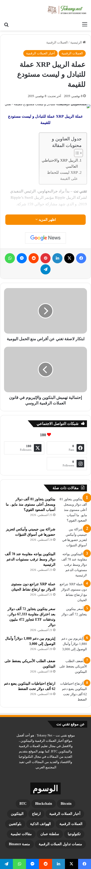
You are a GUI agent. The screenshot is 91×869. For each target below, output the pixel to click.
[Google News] (45, 238)
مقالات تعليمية (21, 834)
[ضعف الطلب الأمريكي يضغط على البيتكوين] (73, 667)
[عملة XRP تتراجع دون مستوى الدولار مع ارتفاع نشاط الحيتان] (73, 592)
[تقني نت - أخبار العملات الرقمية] (67, 10)
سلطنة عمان (49, 834)
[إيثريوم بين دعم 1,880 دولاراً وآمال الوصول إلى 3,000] (73, 645)
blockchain (43, 804)
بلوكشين (15, 824)
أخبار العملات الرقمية (40, 53)
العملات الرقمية (57, 42)
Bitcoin (66, 804)
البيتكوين (17, 814)
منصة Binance (19, 844)
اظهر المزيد (47, 220)
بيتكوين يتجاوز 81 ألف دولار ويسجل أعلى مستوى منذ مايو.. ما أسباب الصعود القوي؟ (30, 504)
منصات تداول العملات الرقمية (60, 844)
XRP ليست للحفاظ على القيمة (62, 175)
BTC (23, 804)
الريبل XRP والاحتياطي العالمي (60, 163)
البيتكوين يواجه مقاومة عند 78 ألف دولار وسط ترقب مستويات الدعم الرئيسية (30, 559)
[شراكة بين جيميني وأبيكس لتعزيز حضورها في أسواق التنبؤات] (73, 537)
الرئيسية (76, 42)
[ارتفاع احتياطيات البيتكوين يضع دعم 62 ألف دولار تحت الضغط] (73, 691)
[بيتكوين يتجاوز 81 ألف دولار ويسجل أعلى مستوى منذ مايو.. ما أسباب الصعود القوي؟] (73, 509)
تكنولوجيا (74, 834)
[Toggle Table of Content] (76, 153)
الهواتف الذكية (40, 824)
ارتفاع (36, 814)
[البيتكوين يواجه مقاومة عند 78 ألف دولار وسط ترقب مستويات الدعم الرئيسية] (73, 564)
